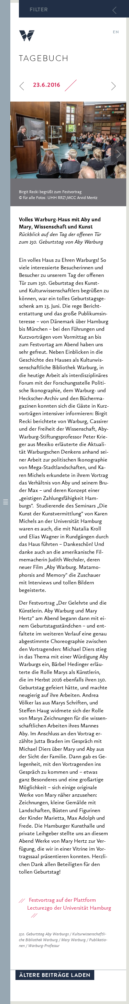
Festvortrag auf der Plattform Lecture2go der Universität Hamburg (69, 904)
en (116, 33)
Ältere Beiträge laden (54, 976)
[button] (5, 502)
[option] (68, 154)
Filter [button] (39, 10)
